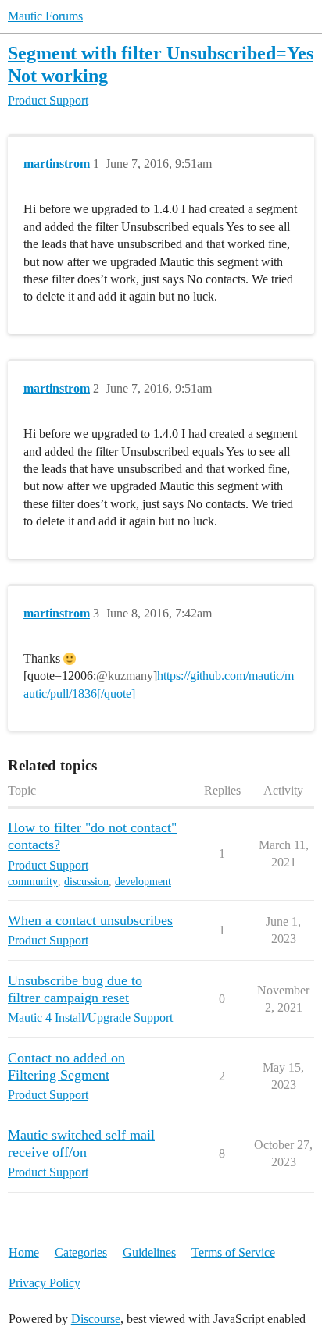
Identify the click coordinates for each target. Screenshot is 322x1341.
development (143, 881)
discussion (86, 881)
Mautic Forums (45, 16)
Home (24, 1252)
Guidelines (149, 1252)
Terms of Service (233, 1252)
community (33, 881)
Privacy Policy (44, 1282)
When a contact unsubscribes (90, 920)
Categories (81, 1252)
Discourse (95, 1318)
